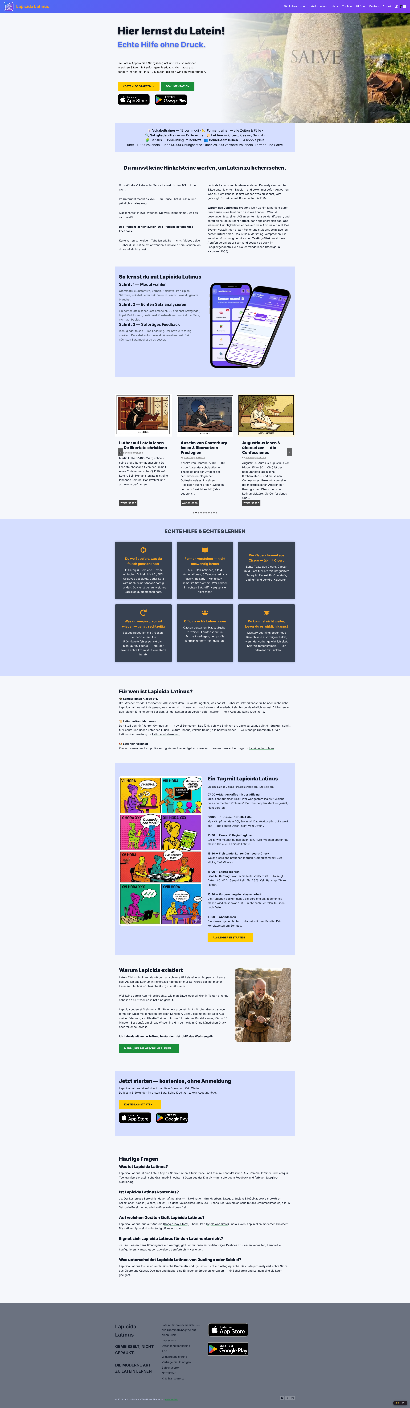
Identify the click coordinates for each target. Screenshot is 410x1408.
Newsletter (169, 1373)
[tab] (193, 512)
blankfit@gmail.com (133, 457)
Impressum (169, 1340)
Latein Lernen (318, 6)
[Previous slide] (120, 452)
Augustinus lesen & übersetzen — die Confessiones (200, 448)
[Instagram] (292, 1398)
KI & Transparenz (173, 1378)
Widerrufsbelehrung (174, 1356)
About (386, 6)
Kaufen (374, 6)
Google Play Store (175, 1224)
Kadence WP (171, 1399)
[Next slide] (289, 452)
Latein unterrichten (261, 748)
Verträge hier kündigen (176, 1362)
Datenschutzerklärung (176, 1345)
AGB (164, 1351)
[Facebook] (282, 1398)
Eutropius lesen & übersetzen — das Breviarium (259, 448)
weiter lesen (128, 503)
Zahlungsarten (171, 1367)
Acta (335, 6)
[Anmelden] (396, 6)
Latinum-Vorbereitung (166, 734)
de (397, 1403)
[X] (287, 1398)
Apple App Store (217, 1224)
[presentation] (143, 415)
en (403, 1403)
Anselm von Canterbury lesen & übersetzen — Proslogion (142, 448)
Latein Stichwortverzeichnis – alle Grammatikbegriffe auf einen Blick (181, 1330)
